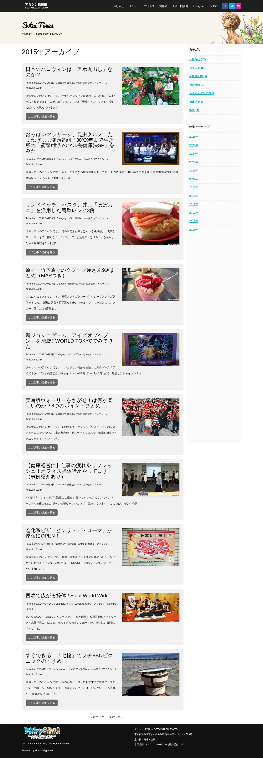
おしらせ (118, 6)
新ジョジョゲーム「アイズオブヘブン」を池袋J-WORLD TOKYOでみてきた (69, 340)
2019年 (193, 195)
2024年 (193, 153)
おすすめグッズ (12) (201, 93)
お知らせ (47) (197, 59)
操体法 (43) (196, 101)
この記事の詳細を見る (41, 116)
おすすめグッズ (74, 669)
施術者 (163, 6)
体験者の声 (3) (198, 76)
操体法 (70, 484)
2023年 (193, 162)
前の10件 (98, 717)
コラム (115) (197, 67)
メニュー (134, 6)
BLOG (213, 6)
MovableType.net (44, 750)
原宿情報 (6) (196, 84)
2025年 (193, 145)
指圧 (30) (194, 110)
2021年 (193, 179)
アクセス (149, 6)
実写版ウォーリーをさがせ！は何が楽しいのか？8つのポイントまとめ (69, 403)
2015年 (193, 229)
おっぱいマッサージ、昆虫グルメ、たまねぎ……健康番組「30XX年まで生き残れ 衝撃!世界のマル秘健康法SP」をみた (70, 142)
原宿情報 (72, 283)
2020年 (193, 187)
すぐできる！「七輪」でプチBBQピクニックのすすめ (69, 658)
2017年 (193, 212)
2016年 (193, 221)
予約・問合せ (180, 6)
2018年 (193, 204)
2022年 (193, 170)
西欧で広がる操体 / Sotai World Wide (67, 595)
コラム (70, 83)
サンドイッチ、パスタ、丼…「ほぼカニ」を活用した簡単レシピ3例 (69, 207)
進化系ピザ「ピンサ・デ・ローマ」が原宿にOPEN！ (69, 533)
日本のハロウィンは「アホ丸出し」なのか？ (69, 72)
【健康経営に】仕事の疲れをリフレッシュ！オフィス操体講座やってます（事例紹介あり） (69, 471)
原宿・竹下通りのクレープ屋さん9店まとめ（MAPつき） (70, 273)
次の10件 (114, 717)
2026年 (193, 136)
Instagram (199, 6)
